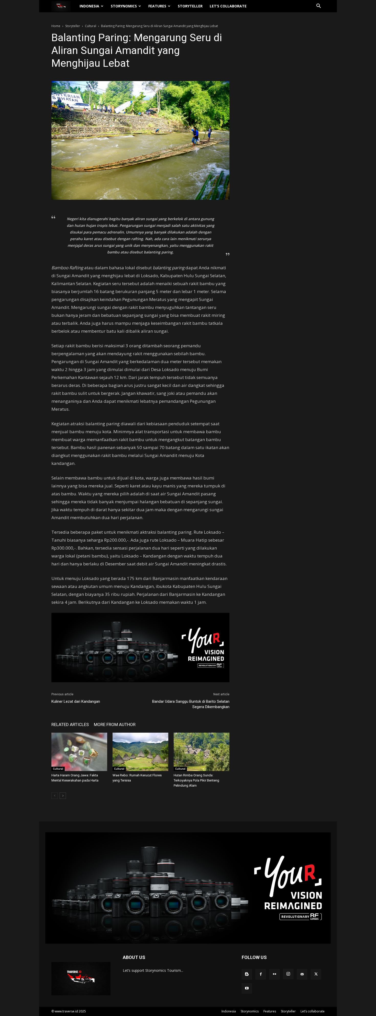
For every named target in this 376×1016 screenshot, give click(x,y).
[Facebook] (261, 974)
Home (55, 26)
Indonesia (89, 6)
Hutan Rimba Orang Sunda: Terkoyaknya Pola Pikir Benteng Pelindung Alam (196, 780)
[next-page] (63, 795)
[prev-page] (54, 795)
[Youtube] (247, 988)
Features (157, 6)
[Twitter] (316, 974)
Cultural (90, 26)
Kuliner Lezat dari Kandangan (75, 701)
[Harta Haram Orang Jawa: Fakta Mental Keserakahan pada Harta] (79, 752)
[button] (318, 6)
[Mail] (302, 974)
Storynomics (124, 6)
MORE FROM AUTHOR (115, 724)
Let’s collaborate (228, 6)
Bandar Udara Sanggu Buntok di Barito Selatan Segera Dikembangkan (190, 704)
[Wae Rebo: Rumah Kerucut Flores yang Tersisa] (140, 752)
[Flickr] (274, 974)
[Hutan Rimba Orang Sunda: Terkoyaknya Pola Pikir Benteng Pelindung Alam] (201, 752)
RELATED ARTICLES (70, 724)
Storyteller (190, 6)
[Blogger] (247, 974)
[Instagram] (288, 974)
